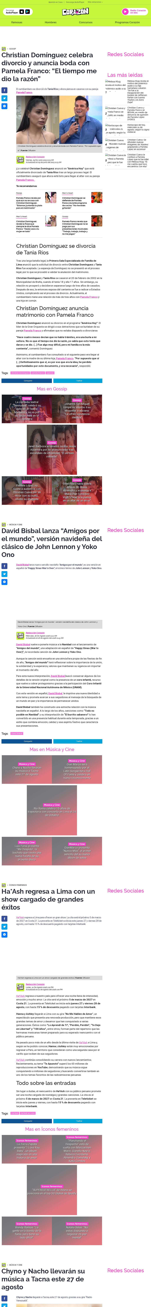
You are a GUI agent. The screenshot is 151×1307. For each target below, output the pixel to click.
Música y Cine (15, 525)
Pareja (19, 193)
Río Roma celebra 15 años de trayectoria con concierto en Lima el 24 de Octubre (52, 812)
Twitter (79, 381)
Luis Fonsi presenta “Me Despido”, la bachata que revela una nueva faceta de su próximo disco (27, 852)
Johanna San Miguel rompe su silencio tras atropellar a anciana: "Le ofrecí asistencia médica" (77, 410)
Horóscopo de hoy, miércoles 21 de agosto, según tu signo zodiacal (138, 128)
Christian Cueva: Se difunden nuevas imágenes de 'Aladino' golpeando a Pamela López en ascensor (137, 144)
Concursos (85, 22)
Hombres (50, 22)
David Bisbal (23, 644)
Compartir (28, 381)
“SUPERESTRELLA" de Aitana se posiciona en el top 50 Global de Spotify (52, 1191)
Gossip (12, 49)
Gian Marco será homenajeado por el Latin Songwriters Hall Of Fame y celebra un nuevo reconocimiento (77, 771)
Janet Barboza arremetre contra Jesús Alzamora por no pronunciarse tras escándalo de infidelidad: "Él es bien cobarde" (52, 451)
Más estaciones (94, 2)
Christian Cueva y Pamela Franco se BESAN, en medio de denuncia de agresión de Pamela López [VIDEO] (137, 113)
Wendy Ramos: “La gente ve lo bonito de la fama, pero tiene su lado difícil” (27, 1232)
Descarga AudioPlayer (75, 2)
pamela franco (38, 373)
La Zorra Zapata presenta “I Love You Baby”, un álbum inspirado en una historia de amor (27, 1150)
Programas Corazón (127, 22)
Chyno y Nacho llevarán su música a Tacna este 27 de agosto (27, 771)
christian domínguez (20, 373)
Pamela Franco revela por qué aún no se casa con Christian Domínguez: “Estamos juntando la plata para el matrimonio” (29, 203)
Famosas (16, 22)
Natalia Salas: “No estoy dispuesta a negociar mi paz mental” (77, 1232)
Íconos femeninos (18, 885)
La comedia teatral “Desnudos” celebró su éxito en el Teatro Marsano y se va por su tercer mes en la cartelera (27, 410)
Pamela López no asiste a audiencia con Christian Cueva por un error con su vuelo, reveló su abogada (27, 492)
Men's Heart (67, 193)
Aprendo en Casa (56, 2)
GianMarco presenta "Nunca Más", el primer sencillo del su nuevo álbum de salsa (77, 852)
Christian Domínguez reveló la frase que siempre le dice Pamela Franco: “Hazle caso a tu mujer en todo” (27, 226)
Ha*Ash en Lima (28, 1113)
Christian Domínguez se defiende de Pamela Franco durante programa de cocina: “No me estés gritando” (74, 203)
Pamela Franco (24, 92)
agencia (50, 373)
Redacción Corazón (35, 157)
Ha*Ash (20, 917)
